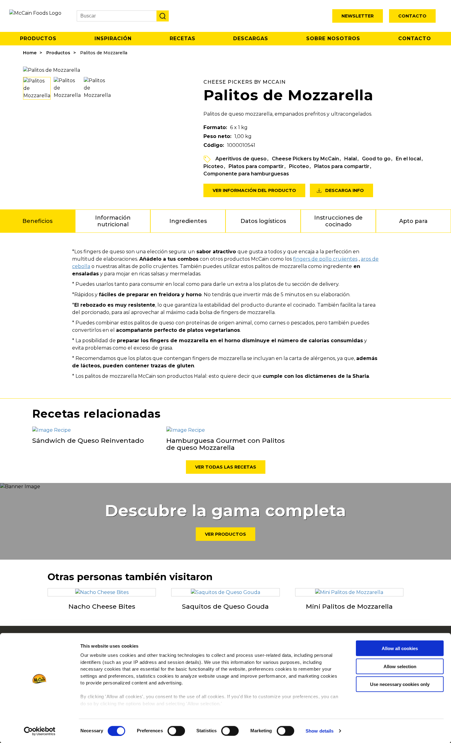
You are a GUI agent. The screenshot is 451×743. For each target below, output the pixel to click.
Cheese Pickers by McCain (305, 159)
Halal (350, 159)
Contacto (412, 16)
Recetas (182, 38)
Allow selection (400, 666)
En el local (408, 159)
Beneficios (37, 221)
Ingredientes (188, 221)
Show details (319, 730)
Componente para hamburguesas (246, 174)
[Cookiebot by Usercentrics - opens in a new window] (40, 731)
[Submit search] (162, 15)
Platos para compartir (256, 166)
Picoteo (213, 166)
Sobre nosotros (333, 38)
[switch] (176, 731)
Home (30, 53)
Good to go (376, 159)
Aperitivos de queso (241, 159)
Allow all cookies (400, 648)
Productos (38, 38)
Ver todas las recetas (225, 467)
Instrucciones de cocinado (338, 221)
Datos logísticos (263, 221)
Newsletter (357, 16)
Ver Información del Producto (254, 190)
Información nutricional (113, 221)
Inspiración (113, 38)
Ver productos (225, 534)
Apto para (413, 221)
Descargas (250, 38)
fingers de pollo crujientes (325, 259)
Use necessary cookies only (400, 684)
